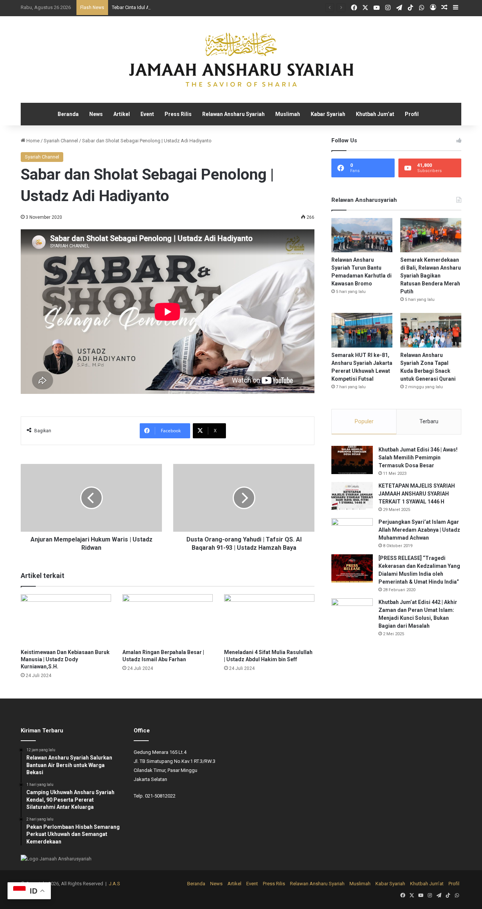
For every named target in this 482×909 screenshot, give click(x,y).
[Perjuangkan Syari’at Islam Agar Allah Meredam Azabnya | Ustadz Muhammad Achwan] (352, 532)
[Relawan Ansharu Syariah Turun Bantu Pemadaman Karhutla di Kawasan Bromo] (361, 235)
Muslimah (287, 114)
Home (32, 140)
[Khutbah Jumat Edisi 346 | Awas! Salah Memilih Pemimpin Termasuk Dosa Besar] (352, 460)
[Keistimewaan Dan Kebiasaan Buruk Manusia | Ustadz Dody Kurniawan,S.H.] (66, 619)
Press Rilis (178, 114)
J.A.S (114, 883)
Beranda (68, 114)
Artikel (121, 114)
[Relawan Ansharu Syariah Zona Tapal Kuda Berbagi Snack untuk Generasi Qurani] (430, 330)
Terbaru (428, 421)
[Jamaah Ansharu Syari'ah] (241, 59)
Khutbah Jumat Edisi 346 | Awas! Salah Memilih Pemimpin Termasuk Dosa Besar (418, 457)
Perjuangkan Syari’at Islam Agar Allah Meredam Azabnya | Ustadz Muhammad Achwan (419, 530)
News (96, 114)
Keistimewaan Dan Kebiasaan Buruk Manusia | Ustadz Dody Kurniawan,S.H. (65, 659)
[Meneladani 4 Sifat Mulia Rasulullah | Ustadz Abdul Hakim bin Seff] (269, 619)
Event (147, 114)
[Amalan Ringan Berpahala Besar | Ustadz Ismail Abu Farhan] (167, 619)
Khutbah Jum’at (375, 114)
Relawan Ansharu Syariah (233, 114)
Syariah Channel (61, 140)
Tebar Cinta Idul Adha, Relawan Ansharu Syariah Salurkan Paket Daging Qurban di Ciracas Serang (216, 7)
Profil (412, 114)
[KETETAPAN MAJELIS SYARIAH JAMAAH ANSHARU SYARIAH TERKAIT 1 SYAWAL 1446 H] (352, 496)
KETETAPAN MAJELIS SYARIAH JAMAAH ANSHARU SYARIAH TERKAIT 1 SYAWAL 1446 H (416, 494)
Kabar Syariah (328, 114)
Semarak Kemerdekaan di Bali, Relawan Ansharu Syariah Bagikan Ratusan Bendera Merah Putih (430, 275)
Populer (364, 421)
